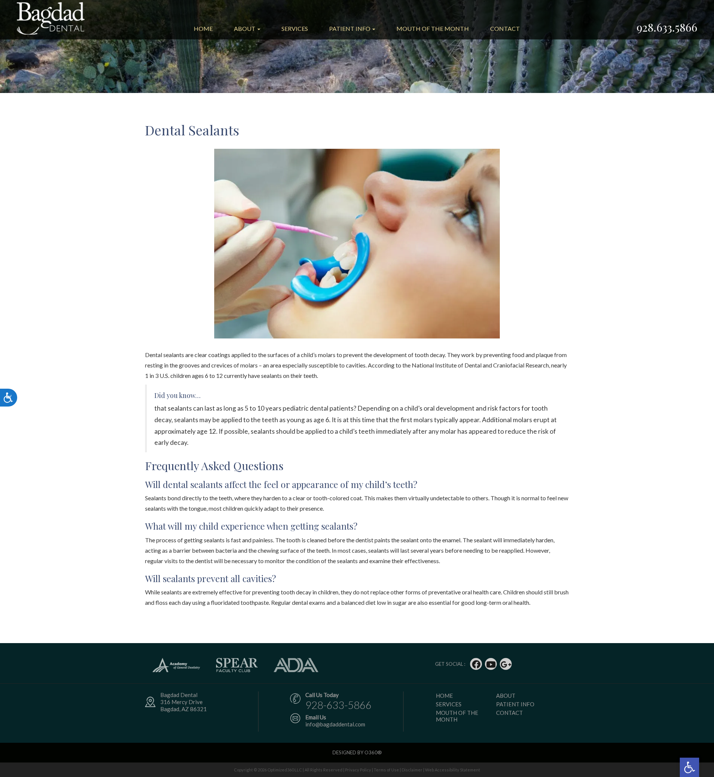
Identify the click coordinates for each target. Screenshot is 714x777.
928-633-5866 (338, 705)
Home (203, 28)
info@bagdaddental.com (335, 724)
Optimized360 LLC (284, 769)
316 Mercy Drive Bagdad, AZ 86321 (183, 705)
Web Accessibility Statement (452, 769)
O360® (373, 752)
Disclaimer (412, 769)
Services (295, 28)
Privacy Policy (358, 769)
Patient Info (350, 28)
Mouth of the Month (432, 28)
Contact (505, 28)
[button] (689, 767)
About (245, 28)
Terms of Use (386, 769)
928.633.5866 (667, 27)
